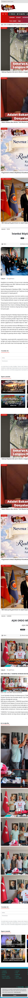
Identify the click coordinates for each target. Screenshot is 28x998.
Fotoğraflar (22, 14)
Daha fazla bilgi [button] (17, 992)
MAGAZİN (17, 974)
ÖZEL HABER (12, 21)
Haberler (3, 229)
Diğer (19, 21)
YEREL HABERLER (6, 978)
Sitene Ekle (20, 987)
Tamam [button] (14, 995)
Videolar (13, 14)
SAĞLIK (17, 976)
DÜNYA (4, 974)
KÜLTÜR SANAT (5, 976)
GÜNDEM (12, 17)
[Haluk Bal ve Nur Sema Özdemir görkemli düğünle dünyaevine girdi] (13, 955)
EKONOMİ (4, 972)
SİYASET (18, 17)
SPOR (8, 229)
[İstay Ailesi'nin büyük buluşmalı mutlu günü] (13, 941)
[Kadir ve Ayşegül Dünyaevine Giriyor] (13, 386)
